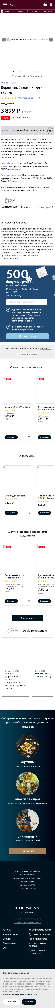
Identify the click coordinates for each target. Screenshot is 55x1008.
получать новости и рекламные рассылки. (27, 328)
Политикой (33, 315)
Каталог (20, 11)
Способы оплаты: (10, 163)
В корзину (11, 437)
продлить (45, 348)
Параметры (41, 207)
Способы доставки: (11, 175)
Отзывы (34, 11)
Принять (29, 1001)
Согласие (23, 309)
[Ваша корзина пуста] (45, 4)
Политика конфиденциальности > (20, 994)
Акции (7, 11)
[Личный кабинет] (50, 4)
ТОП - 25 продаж (8, 83)
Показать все (27, 618)
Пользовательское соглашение (27, 919)
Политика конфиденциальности (27, 922)
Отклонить (11, 1001)
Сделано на (22, 354)
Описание (10, 207)
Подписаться (27, 336)
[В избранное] (29, 437)
